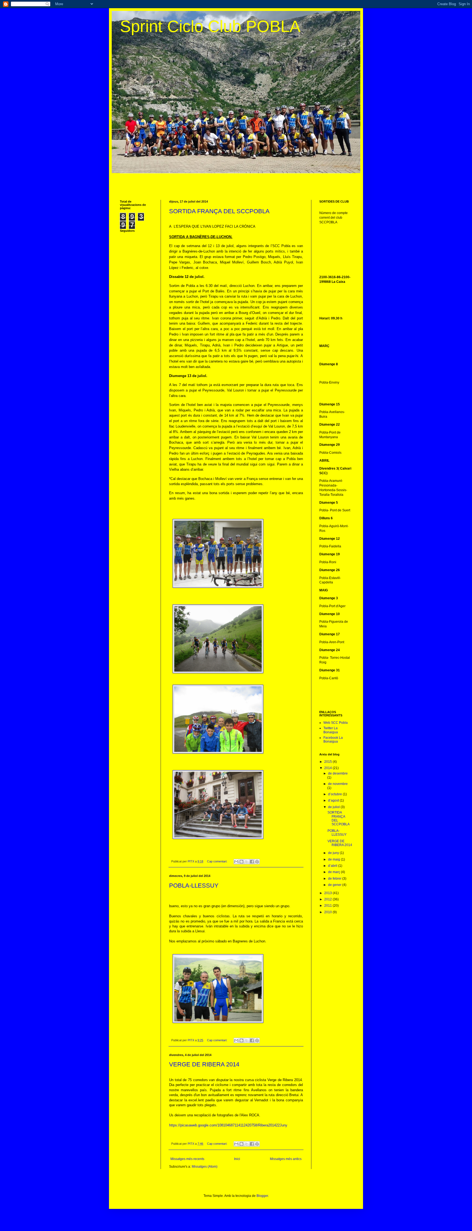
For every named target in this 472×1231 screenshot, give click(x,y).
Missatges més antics (286, 1159)
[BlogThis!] (241, 861)
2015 (328, 762)
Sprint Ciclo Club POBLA (210, 26)
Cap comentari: (217, 861)
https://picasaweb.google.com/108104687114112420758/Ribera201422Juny (228, 1125)
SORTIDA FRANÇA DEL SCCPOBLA (219, 211)
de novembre (338, 784)
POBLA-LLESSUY (194, 885)
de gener (335, 885)
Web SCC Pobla (335, 723)
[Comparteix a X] (246, 861)
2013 (328, 893)
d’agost (334, 800)
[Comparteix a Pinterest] (257, 861)
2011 (328, 905)
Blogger (262, 1196)
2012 (328, 899)
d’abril (333, 866)
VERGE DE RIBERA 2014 (204, 1064)
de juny (334, 853)
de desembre (338, 773)
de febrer (335, 878)
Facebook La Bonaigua (333, 739)
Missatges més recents (187, 1159)
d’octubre (335, 794)
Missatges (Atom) (204, 1166)
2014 (328, 768)
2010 (328, 912)
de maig (334, 859)
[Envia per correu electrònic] (236, 861)
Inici (237, 1159)
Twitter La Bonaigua (330, 730)
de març (334, 872)
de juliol (334, 807)
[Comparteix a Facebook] (252, 861)
